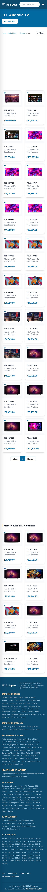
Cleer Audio (6, 756)
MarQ (29, 747)
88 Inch (4, 861)
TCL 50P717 (9, 219)
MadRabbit (6, 712)
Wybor (15, 800)
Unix (16, 717)
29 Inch (11, 855)
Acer (22, 803)
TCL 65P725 (9, 256)
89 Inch (41, 847)
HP (11, 758)
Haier (12, 789)
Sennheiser (23, 706)
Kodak (19, 797)
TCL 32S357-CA (10, 658)
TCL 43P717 (32, 219)
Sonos (15, 698)
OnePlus (5, 747)
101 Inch (5, 849)
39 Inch (11, 858)
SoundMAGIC (7, 742)
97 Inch (38, 861)
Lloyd (23, 789)
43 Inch (24, 855)
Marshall (32, 698)
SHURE (37, 753)
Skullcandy (6, 717)
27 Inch (27, 849)
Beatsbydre (6, 714)
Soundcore (13, 703)
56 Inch (24, 844)
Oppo (34, 747)
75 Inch (33, 849)
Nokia (40, 747)
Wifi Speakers (35, 729)
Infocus (4, 791)
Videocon (36, 789)
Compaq (32, 706)
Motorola (26, 794)
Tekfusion (36, 742)
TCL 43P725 (32, 292)
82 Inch (4, 844)
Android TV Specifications (17, 33)
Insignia (5, 803)
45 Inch (24, 861)
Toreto (13, 712)
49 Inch (37, 858)
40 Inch (31, 838)
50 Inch (17, 858)
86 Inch (39, 841)
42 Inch (17, 852)
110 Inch (31, 861)
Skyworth (23, 800)
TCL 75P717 (32, 146)
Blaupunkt (5, 706)
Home (4, 33)
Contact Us (12, 873)
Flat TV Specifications (28, 826)
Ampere (22, 700)
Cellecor (17, 709)
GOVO (27, 714)
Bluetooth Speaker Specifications (14, 727)
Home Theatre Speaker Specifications (15, 729)
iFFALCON (26, 797)
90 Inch (4, 863)
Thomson (17, 794)
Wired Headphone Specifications (32, 774)
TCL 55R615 (9, 365)
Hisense (30, 712)
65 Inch (18, 838)
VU (26, 786)
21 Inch (37, 852)
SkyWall (4, 805)
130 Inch (5, 847)
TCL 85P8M (9, 110)
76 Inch (34, 847)
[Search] (37, 4)
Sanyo (39, 797)
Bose (20, 703)
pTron (42, 714)
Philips (24, 712)
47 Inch (24, 852)
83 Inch (31, 844)
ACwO (33, 714)
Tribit (21, 698)
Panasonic (30, 750)
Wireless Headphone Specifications (14, 776)
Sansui (29, 789)
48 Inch (24, 858)
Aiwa (11, 709)
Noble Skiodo (25, 791)
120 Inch (5, 841)
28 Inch (4, 858)
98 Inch (11, 844)
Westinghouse (14, 803)
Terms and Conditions (10, 877)
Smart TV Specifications (26, 823)
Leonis (31, 808)
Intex (18, 789)
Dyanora (5, 709)
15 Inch (4, 855)
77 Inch (32, 841)
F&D (28, 703)
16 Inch (18, 841)
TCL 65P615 (32, 365)
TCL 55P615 (9, 401)
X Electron (35, 805)
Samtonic (5, 808)
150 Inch (27, 847)
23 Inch (31, 855)
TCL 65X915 (32, 438)
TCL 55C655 (32, 586)
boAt (36, 709)
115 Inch (12, 847)
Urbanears (23, 745)
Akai (42, 808)
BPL (36, 786)
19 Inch (17, 861)
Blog (3, 873)
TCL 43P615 (9, 438)
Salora (11, 791)
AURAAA (28, 803)
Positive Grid (35, 700)
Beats (4, 745)
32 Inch (38, 838)
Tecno (23, 747)
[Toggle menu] (43, 4)
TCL (18, 712)
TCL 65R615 (32, 328)
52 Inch (17, 844)
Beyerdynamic (12, 745)
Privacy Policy (25, 873)
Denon (29, 742)
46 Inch (11, 852)
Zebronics (14, 706)
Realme (12, 747)
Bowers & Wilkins (18, 714)
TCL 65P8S (31, 110)
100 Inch (26, 841)
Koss (36, 745)
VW (41, 805)
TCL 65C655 (32, 658)
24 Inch (4, 852)
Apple (37, 712)
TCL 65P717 (9, 183)
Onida (17, 791)
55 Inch (31, 852)
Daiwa (9, 800)
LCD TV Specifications (26, 820)
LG (38, 714)
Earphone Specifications (10, 774)
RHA (22, 753)
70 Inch (12, 838)
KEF (28, 700)
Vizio (16, 700)
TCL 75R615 (9, 328)
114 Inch (12, 849)
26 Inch (37, 855)
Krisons (24, 709)
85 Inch (12, 841)
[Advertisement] (23, 62)
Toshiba (31, 786)
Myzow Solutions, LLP (33, 889)
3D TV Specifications (9, 823)
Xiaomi (16, 764)
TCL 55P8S (8, 146)
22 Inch (40, 849)
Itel (29, 800)
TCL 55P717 (32, 183)
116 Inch (20, 849)
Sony (26, 698)
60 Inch (25, 838)
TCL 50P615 (32, 401)
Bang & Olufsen (7, 700)
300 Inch (20, 847)
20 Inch (31, 858)
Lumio (10, 811)
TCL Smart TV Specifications (32, 590)
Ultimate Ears (7, 698)
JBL (24, 703)
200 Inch (5, 838)
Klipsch (30, 745)
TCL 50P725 (9, 292)
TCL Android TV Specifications (10, 114)
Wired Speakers (32, 727)
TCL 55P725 (32, 256)
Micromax (5, 789)
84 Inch (11, 861)
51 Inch (17, 855)
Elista (38, 706)
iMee (20, 805)
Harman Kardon (19, 750)
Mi (12, 717)
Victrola (34, 703)
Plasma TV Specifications (11, 826)
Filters (41, 33)
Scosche (5, 703)
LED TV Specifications (9, 820)
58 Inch (37, 844)
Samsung (22, 717)
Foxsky (30, 709)
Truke (28, 753)
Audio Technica (7, 739)
